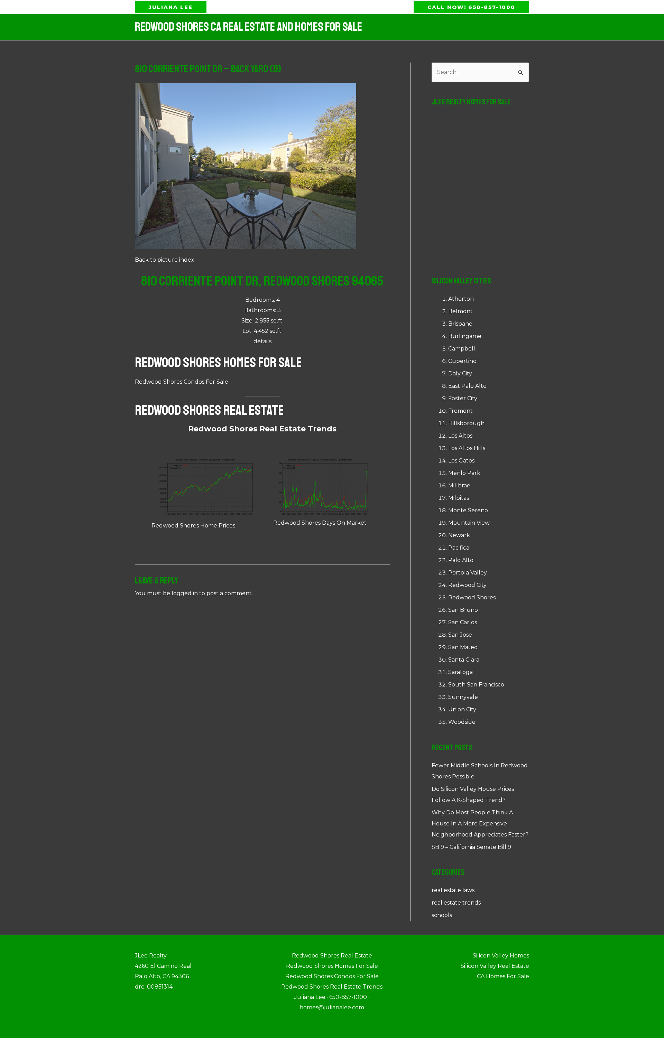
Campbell (461, 348)
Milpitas (458, 498)
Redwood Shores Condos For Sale (181, 381)
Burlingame (464, 336)
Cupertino (462, 361)
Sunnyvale (463, 697)
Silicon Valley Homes (501, 955)
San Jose (460, 635)
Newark (459, 535)
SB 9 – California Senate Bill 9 (471, 847)
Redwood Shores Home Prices (193, 525)
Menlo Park (464, 473)
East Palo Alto (467, 386)
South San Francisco (476, 684)
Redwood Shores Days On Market (320, 523)
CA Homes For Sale (503, 976)
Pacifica (458, 547)
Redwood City (467, 585)
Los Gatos (461, 460)
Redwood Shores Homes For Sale (218, 362)
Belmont (460, 311)
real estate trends (456, 902)
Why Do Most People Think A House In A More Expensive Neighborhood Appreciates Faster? (480, 823)
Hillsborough (466, 423)
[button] (170, 7)
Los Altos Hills (466, 448)
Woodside (462, 722)
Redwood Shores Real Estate (209, 410)
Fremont (460, 411)
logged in (185, 593)
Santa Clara (463, 659)
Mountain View (469, 523)
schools (442, 915)
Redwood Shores (472, 597)
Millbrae (459, 485)
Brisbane (460, 323)
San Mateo (463, 647)
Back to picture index (164, 259)
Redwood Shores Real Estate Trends (262, 428)
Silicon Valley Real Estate (495, 966)
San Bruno (463, 610)
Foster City (462, 398)
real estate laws (453, 890)
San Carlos (462, 622)
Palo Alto (460, 560)
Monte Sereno (468, 510)
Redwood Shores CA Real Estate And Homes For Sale (248, 27)
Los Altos (460, 435)
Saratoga (460, 672)
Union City (462, 709)
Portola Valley (467, 572)
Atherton (461, 299)
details (262, 341)
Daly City (460, 373)
